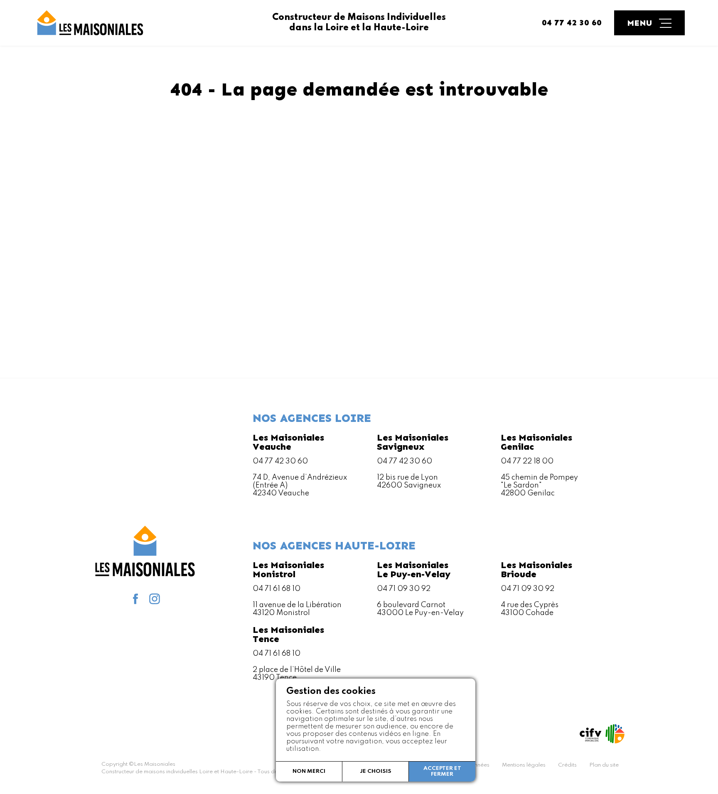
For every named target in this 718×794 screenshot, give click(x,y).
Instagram (154, 599)
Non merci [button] (309, 771)
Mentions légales (524, 765)
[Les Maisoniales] (89, 23)
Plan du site (604, 765)
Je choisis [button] (375, 771)
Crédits (567, 765)
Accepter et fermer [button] (442, 771)
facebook (135, 599)
